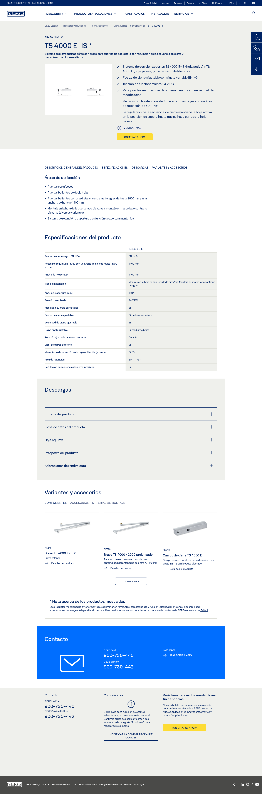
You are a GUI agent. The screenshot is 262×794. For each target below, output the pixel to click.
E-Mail (204, 610)
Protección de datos (88, 784)
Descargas (140, 167)
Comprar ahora (134, 137)
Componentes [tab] (56, 502)
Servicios (181, 13)
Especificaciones (115, 167)
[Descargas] (256, 69)
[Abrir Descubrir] (66, 13)
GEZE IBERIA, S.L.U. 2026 (38, 784)
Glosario (128, 784)
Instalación (160, 13)
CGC (75, 784)
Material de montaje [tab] (108, 502)
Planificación (134, 13)
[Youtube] (253, 3)
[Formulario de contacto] (256, 58)
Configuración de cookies (110, 784)
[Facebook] (249, 3)
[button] (218, 3)
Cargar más (131, 581)
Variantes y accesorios (170, 167)
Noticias (165, 3)
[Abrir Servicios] (192, 13)
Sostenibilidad (150, 3)
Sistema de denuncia (61, 784)
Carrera (190, 3)
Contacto (51, 695)
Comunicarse (113, 695)
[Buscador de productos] (256, 37)
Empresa (178, 3)
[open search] (254, 13)
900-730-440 (118, 655)
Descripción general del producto (71, 167)
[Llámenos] (256, 48)
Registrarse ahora (184, 727)
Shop (204, 3)
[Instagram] (245, 3)
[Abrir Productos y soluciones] (115, 13)
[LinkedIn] (240, 3)
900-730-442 (118, 666)
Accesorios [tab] (79, 502)
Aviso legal (139, 784)
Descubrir (54, 13)
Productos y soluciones (93, 13)
